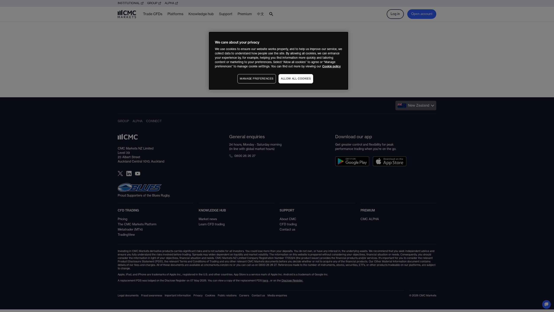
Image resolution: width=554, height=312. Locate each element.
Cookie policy (331, 66)
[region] (278, 60)
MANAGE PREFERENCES (257, 78)
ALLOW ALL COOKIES (296, 78)
